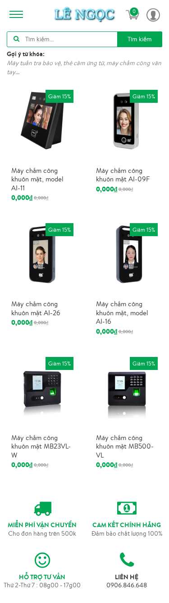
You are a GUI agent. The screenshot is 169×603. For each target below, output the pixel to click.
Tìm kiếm (140, 39)
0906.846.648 (126, 585)
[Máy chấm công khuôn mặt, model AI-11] (42, 120)
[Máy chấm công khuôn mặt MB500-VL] (127, 387)
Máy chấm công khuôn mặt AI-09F (123, 175)
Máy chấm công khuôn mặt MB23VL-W (41, 446)
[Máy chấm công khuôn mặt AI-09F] (127, 120)
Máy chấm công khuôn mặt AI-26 (35, 308)
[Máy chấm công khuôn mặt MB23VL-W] (42, 387)
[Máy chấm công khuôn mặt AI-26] (42, 253)
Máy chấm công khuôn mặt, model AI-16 (122, 312)
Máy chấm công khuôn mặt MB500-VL (125, 446)
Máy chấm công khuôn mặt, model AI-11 (37, 179)
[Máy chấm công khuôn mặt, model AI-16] (127, 253)
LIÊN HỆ (126, 576)
